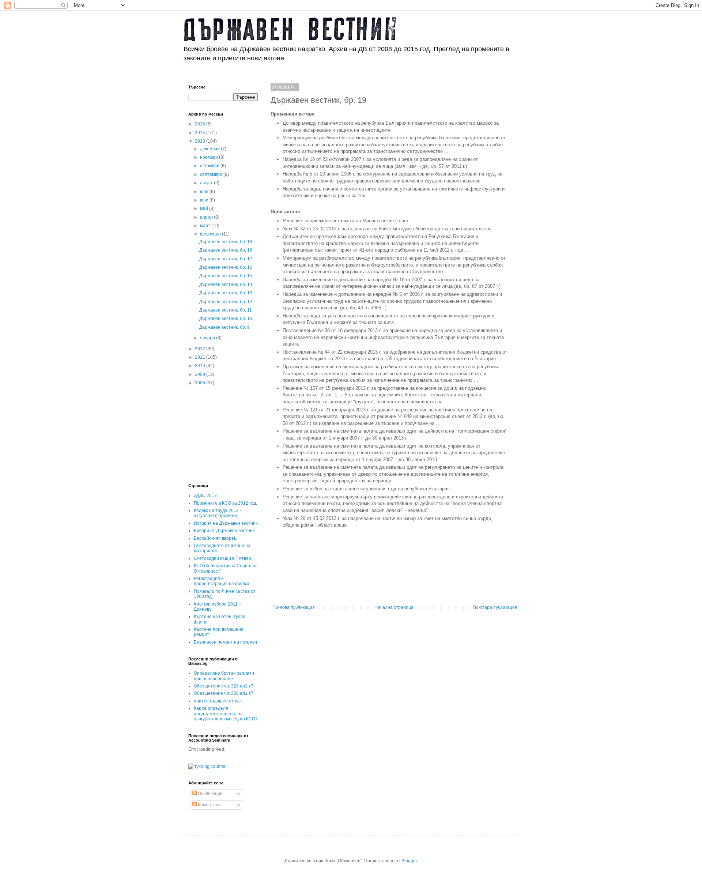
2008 (200, 382)
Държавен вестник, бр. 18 (225, 250)
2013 (200, 141)
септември (211, 174)
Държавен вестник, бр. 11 (225, 310)
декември (210, 148)
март (205, 225)
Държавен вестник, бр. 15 (225, 275)
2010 (200, 365)
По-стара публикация (495, 607)
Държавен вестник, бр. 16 (225, 267)
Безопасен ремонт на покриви (225, 642)
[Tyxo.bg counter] (207, 766)
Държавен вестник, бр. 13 (225, 292)
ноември (209, 157)
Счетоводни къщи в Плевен (222, 558)
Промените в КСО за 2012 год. (225, 503)
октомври (210, 165)
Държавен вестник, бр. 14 (225, 284)
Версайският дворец (215, 538)
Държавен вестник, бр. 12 (225, 301)
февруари (211, 234)
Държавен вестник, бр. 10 (225, 318)
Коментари (209, 804)
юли (205, 191)
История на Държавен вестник (225, 523)
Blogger (409, 860)
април (207, 217)
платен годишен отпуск (218, 701)
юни (205, 200)
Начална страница (394, 607)
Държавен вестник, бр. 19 (225, 241)
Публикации (210, 793)
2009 (200, 374)
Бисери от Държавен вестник (224, 530)
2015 (200, 124)
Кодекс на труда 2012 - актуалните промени (217, 513)
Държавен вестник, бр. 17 (225, 258)
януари (208, 337)
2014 (200, 132)
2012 (200, 348)
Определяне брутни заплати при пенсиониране (224, 676)
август (207, 182)
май (204, 208)
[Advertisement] (404, 579)
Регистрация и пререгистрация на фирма (221, 581)
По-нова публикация (293, 607)
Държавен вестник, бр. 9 (224, 327)
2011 (200, 357)
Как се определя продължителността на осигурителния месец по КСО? (226, 713)
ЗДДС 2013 (205, 495)
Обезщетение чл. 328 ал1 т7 (223, 686)
